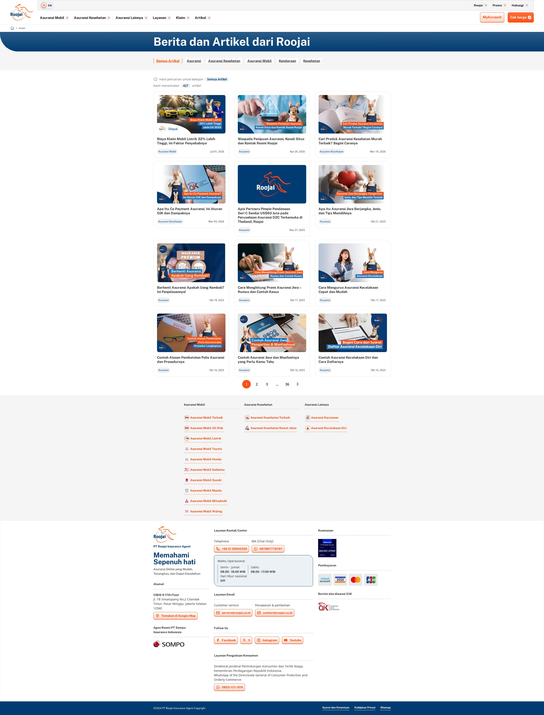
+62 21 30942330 (234, 548)
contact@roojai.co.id (277, 612)
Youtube (295, 640)
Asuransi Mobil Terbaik (206, 417)
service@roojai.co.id (236, 612)
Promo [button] (497, 5)
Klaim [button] (180, 18)
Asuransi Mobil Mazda (206, 490)
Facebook (229, 640)
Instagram (270, 640)
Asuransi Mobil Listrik (205, 438)
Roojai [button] (478, 5)
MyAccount (492, 17)
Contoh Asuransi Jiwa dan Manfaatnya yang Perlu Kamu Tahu (268, 359)
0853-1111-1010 (232, 687)
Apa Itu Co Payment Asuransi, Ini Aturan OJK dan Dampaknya (189, 211)
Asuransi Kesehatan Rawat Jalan (273, 428)
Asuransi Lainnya (317, 404)
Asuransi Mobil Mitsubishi (208, 501)
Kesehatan (311, 61)
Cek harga (518, 17)
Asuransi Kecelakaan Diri (329, 428)
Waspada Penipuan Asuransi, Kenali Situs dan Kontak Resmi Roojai (271, 141)
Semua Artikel (168, 61)
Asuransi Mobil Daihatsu (207, 469)
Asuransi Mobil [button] (52, 18)
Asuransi (194, 61)
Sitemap (385, 707)
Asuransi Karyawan (324, 417)
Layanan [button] (159, 18)
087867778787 (270, 548)
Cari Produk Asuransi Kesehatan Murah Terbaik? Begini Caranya (350, 141)
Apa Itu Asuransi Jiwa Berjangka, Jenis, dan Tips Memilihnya (350, 211)
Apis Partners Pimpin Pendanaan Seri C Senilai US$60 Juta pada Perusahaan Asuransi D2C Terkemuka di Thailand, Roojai (270, 215)
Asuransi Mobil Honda (205, 459)
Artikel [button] (200, 18)
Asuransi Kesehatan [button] (90, 18)
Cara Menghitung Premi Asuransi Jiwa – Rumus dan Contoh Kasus (269, 290)
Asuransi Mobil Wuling (206, 511)
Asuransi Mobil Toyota (206, 449)
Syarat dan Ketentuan (335, 707)
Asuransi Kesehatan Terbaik (270, 417)
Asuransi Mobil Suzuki (206, 480)
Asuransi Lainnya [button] (129, 18)
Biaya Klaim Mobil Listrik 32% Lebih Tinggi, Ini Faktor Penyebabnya (186, 141)
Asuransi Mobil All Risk (206, 428)
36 (287, 384)
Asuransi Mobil (259, 61)
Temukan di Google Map (178, 615)
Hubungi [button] (518, 5)
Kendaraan (287, 61)
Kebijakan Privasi (364, 707)
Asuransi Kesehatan (224, 61)
